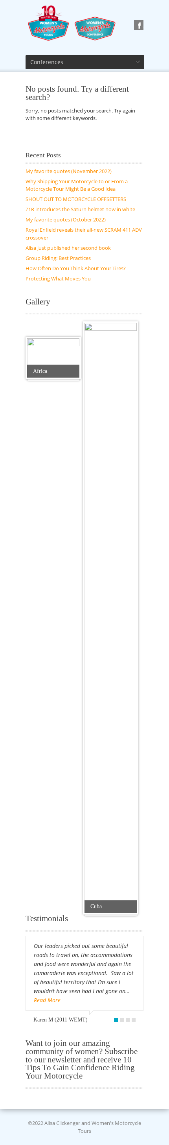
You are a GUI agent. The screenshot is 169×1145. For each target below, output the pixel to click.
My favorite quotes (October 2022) (66, 219)
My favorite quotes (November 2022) (69, 171)
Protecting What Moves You (58, 278)
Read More (47, 1000)
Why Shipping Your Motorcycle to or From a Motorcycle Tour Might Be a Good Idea (77, 185)
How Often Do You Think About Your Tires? (76, 268)
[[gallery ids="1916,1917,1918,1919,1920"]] (53, 358)
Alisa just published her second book (68, 247)
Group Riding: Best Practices (58, 258)
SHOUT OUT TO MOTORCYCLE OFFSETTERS (76, 199)
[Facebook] (139, 25)
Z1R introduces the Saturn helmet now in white (80, 209)
